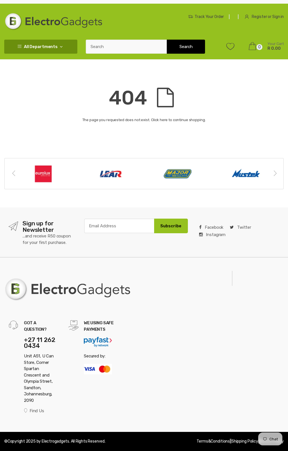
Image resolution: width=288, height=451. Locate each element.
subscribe (170, 225)
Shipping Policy (244, 441)
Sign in (278, 16)
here (164, 120)
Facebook (214, 227)
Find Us (37, 410)
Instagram (215, 234)
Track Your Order (209, 16)
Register (259, 16)
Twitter (243, 227)
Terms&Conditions (213, 441)
